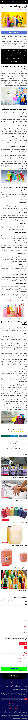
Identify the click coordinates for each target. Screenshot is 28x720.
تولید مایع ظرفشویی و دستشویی (19, 477)
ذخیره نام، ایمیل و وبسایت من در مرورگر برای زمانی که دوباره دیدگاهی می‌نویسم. (15, 639)
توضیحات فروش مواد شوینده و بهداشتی (15, 53)
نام (26, 621)
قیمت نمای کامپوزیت (23, 661)
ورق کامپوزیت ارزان (23, 658)
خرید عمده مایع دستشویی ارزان (19, 523)
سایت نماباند (23, 706)
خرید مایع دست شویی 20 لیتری (19, 545)
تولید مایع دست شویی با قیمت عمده (18, 568)
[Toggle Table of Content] (24, 50)
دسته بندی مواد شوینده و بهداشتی (16, 56)
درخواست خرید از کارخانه (15, 32)
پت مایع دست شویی (22, 590)
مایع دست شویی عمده (5, 474)
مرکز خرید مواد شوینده (7, 300)
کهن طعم (25, 664)
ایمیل (25, 626)
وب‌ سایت (25, 632)
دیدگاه (25, 604)
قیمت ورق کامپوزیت (23, 655)
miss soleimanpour (18, 9)
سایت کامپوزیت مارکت (16, 706)
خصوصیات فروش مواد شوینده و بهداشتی (15, 58)
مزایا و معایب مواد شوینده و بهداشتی (15, 61)
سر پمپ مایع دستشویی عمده (20, 500)
